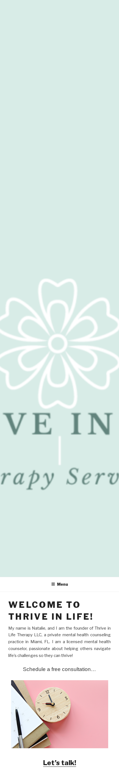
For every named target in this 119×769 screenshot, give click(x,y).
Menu (62, 584)
